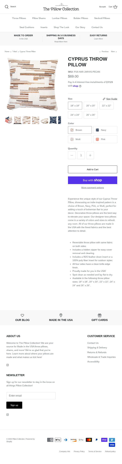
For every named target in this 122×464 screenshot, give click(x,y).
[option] (33, 84)
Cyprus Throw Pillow (28, 51)
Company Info (64, 451)
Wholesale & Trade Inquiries (101, 357)
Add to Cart (92, 169)
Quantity (72, 148)
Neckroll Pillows (102, 18)
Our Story (80, 27)
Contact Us (97, 27)
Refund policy (110, 451)
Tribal (14, 51)
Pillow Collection (18, 439)
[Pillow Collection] (61, 6)
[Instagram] (7, 365)
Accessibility (93, 361)
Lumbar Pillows (59, 18)
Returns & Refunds (96, 352)
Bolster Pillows (81, 18)
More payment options (92, 187)
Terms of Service (95, 451)
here (39, 357)
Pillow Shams (39, 18)
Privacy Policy (79, 451)
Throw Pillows (19, 18)
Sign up (14, 405)
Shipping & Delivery (97, 347)
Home (7, 51)
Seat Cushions (27, 27)
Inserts (44, 27)
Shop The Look (61, 27)
